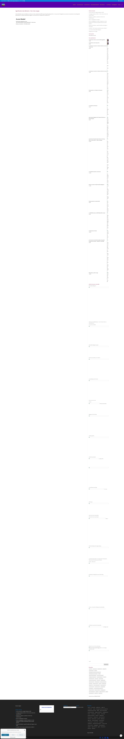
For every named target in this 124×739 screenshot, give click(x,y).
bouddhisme (98, 707)
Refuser (13, 734)
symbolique (91, 688)
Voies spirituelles (92, 691)
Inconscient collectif (100, 675)
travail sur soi (104, 723)
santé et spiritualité (97, 685)
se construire (91, 686)
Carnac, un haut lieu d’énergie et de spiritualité (96, 607)
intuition (96, 678)
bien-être (93, 707)
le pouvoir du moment (92, 680)
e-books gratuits (91, 435)
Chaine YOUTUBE (90, 732)
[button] (24, 730)
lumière (98, 680)
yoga (107, 691)
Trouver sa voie (90, 725)
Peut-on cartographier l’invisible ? (94, 19)
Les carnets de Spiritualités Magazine (95, 29)
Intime (89, 713)
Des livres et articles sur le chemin (94, 357)
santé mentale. (103, 685)
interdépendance (105, 712)
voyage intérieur (102, 691)
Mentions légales (18, 705)
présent (90, 683)
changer (103, 707)
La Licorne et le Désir (92, 324)
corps (95, 670)
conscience (91, 670)
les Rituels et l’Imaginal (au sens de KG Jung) (96, 574)
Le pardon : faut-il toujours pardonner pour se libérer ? (98, 28)
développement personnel (93, 673)
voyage (97, 691)
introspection (91, 678)
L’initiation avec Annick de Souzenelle (95, 625)
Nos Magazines (114, 4)
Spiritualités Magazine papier (93, 344)
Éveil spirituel (91, 693)
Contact (119, 4)
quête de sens (95, 683)
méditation (103, 680)
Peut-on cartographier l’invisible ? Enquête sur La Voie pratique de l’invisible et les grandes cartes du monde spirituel (98, 22)
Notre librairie (102, 4)
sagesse (91, 685)
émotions (100, 693)
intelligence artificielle (98, 712)
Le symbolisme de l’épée (93, 487)
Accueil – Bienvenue (92, 561)
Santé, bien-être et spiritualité (94, 516)
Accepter (5, 734)
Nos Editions (109, 4)
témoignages (96, 725)
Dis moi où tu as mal (92, 400)
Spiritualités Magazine (92, 285)
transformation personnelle (98, 688)
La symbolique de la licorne (93, 378)
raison (100, 683)
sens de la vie (97, 686)
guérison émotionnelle (92, 675)
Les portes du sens (80, 4)
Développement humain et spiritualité (95, 672)
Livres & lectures (87, 4)
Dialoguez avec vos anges (93, 31)
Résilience (104, 683)
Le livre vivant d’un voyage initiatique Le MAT (96, 12)
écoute (96, 693)
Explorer (74, 4)
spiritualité (103, 686)
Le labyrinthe (101, 458)
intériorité (101, 678)
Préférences (21, 734)
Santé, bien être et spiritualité (94, 515)
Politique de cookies (12, 737)
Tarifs (90, 661)
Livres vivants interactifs (95, 4)
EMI (99, 673)
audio (89, 707)
